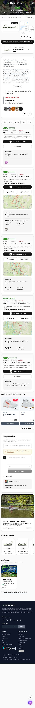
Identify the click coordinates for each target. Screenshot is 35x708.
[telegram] (17, 620)
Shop (20, 646)
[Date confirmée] (3, 584)
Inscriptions (22, 642)
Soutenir (21, 651)
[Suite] (30, 408)
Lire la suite (18, 86)
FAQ (15, 657)
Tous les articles (26, 428)
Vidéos (21, 648)
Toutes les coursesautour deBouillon (15, 592)
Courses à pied (6, 634)
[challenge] (6, 229)
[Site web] (22, 23)
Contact (21, 634)
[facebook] (27, 23)
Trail (2, 17)
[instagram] (10, 620)
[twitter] (7, 620)
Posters (21, 644)
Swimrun (4, 642)
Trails (3, 636)
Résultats (18, 146)
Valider (22, 627)
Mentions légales (7, 657)
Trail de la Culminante (7, 580)
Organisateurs (23, 640)
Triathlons (5, 638)
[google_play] (20, 620)
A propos (21, 636)
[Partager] (30, 114)
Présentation (8, 151)
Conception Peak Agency (10, 659)
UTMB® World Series (7, 644)
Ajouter (30, 17)
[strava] (14, 620)
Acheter (11, 423)
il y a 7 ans (16, 481)
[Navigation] (3, 3)
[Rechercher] (30, 697)
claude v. (11, 481)
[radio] (20, 446)
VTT (3, 640)
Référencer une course (25, 638)
